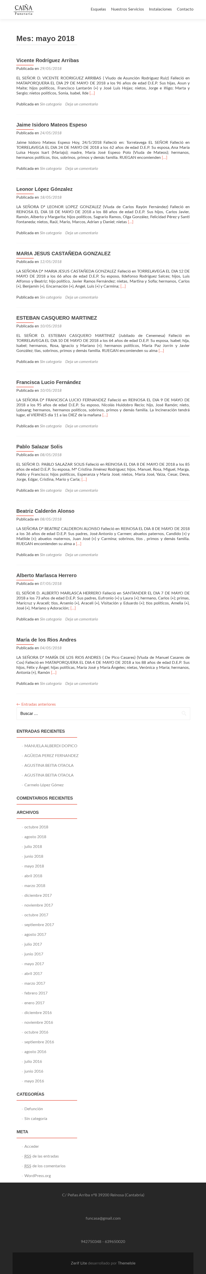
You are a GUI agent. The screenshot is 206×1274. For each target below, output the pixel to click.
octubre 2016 (36, 1032)
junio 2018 (33, 856)
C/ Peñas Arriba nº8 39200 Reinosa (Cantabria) (103, 1195)
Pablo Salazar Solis (39, 446)
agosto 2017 (35, 935)
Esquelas (98, 9)
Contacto (185, 9)
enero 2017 (34, 1003)
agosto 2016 (35, 1052)
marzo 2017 (34, 983)
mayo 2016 (34, 1081)
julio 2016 (33, 1062)
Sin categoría (51, 104)
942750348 (91, 1242)
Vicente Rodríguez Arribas (47, 60)
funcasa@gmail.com (103, 1218)
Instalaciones (160, 9)
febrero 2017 (35, 993)
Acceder (31, 1146)
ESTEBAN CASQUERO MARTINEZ (56, 318)
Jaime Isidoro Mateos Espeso (51, 125)
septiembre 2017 (39, 925)
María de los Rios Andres (46, 640)
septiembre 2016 (39, 1042)
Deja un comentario (81, 104)
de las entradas (41, 1156)
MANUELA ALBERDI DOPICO (50, 746)
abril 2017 (33, 974)
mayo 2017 (34, 964)
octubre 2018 (36, 827)
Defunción (33, 1109)
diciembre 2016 (38, 1013)
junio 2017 (33, 954)
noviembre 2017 (38, 905)
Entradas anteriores (36, 704)
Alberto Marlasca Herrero (46, 575)
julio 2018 (33, 847)
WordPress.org (37, 1176)
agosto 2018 (35, 837)
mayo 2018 (34, 866)
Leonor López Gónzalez (44, 189)
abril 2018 (33, 876)
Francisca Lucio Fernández (48, 382)
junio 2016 (33, 1071)
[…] (92, 93)
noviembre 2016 (38, 1023)
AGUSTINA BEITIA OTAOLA (49, 765)
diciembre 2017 (38, 896)
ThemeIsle (126, 1263)
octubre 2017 (36, 915)
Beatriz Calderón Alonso (45, 511)
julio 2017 (33, 944)
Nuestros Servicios (127, 9)
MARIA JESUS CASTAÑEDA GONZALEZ (63, 253)
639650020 (115, 1242)
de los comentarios (45, 1166)
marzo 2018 (34, 886)
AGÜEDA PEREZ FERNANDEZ (51, 756)
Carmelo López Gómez (44, 785)
